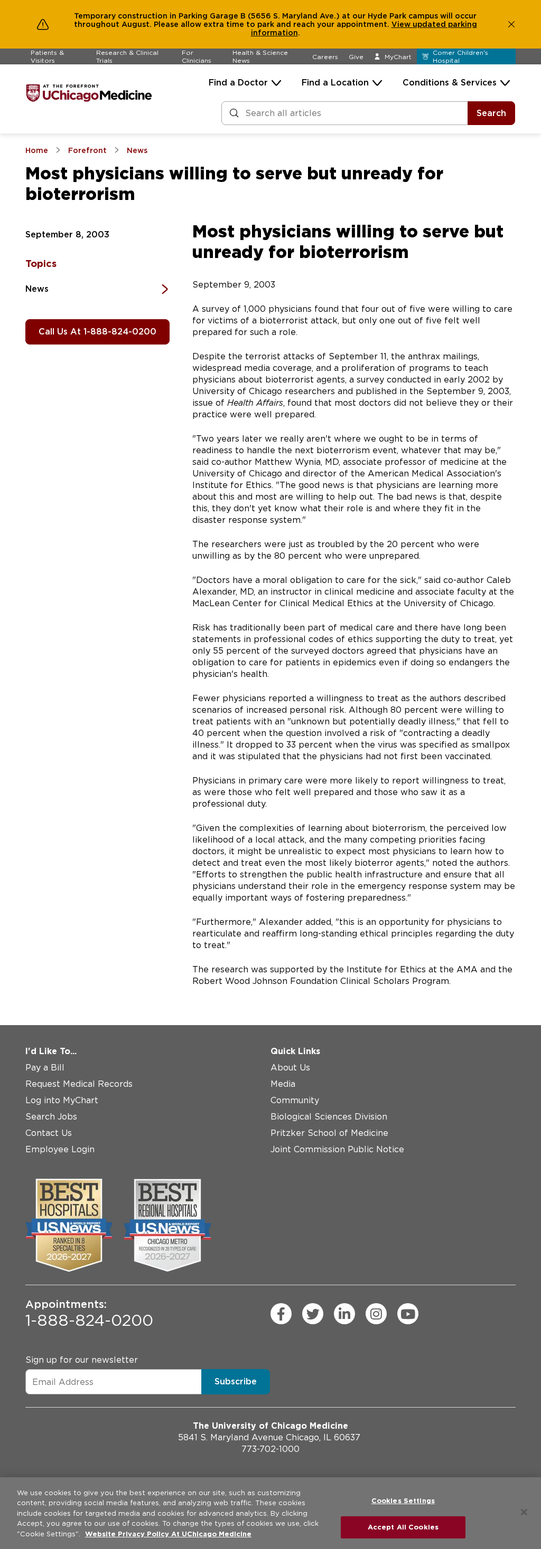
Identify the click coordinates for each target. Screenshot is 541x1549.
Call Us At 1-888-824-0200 (97, 332)
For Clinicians (196, 56)
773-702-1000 (270, 1449)
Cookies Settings (403, 1501)
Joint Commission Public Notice (337, 1149)
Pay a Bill (44, 1068)
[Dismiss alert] (511, 24)
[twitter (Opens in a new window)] (312, 1313)
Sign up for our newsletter (81, 1360)
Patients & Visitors (47, 56)
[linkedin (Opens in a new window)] (344, 1313)
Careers (325, 57)
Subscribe (235, 1381)
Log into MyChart (61, 1100)
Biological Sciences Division (328, 1117)
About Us (290, 1068)
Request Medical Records (79, 1084)
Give (356, 57)
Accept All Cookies (403, 1527)
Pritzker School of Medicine (329, 1133)
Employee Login (60, 1149)
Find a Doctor (238, 83)
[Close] (524, 1512)
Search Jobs (51, 1117)
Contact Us (48, 1133)
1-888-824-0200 (89, 1314)
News (37, 289)
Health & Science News (260, 56)
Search (491, 113)
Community (294, 1100)
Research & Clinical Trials (127, 56)
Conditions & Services (450, 83)
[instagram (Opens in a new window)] (376, 1313)
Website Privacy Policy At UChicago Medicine (168, 1534)
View (402, 24)
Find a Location (335, 83)
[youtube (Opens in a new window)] (407, 1313)
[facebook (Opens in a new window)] (281, 1313)
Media (282, 1084)
